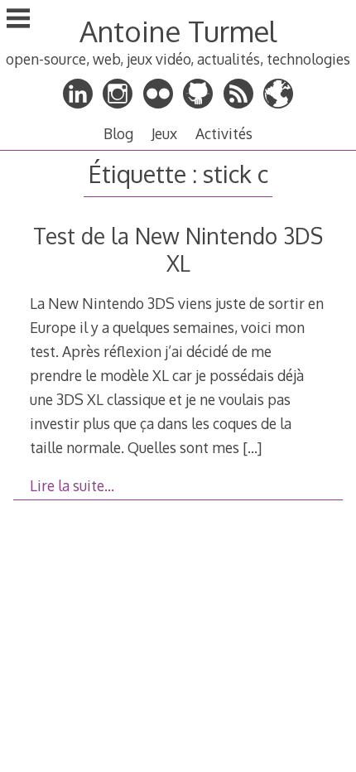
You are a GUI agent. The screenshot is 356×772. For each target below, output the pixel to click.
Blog (118, 133)
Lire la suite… (72, 485)
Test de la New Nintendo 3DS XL (178, 249)
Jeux (164, 133)
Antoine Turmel (178, 31)
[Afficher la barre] (18, 20)
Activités (224, 133)
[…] (252, 447)
